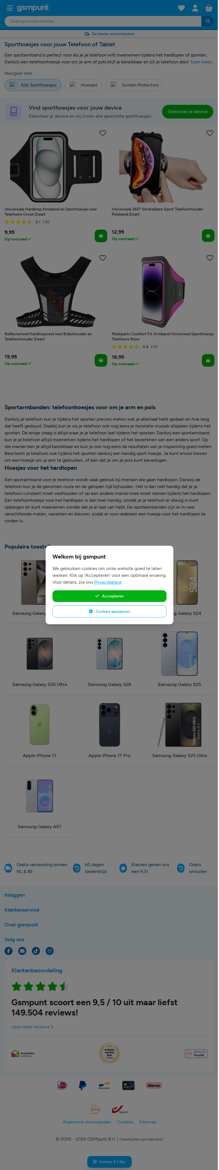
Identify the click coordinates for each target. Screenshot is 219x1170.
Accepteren (112, 596)
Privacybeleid (107, 582)
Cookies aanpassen (112, 611)
